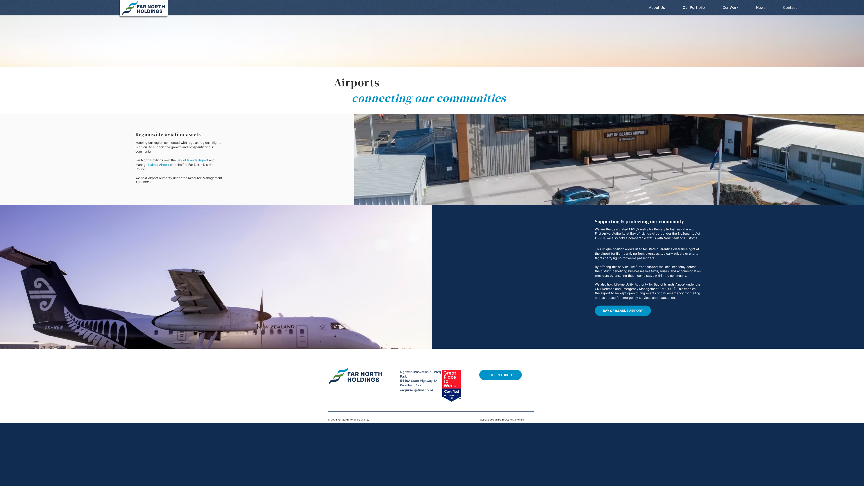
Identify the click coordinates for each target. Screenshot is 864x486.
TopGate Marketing (513, 419)
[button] (700, 7)
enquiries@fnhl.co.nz (417, 390)
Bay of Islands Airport (192, 160)
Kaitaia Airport (158, 164)
